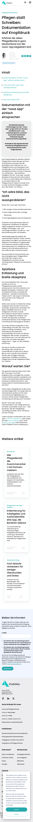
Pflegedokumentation (9, 63)
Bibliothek (20, 761)
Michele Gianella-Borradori (12, 55)
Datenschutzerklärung (14, 664)
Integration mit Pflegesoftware (12, 743)
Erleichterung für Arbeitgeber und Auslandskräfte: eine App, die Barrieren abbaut (16, 516)
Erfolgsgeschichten (23, 754)
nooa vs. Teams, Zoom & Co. (11, 719)
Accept (16, 809)
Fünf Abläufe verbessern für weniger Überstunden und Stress (15, 569)
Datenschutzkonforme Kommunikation (15, 733)
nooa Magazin (22, 757)
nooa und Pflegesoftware (10, 709)
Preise (4, 761)
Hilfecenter (20, 764)
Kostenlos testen (7, 757)
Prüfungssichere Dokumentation (12, 736)
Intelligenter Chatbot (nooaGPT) (13, 740)
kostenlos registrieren (14, 419)
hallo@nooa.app (8, 423)
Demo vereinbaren (8, 754)
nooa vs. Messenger (8, 712)
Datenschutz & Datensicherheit (12, 722)
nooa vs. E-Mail (7, 715)
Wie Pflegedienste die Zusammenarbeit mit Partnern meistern (16, 463)
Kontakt (4, 764)
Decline (16, 814)
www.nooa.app (13, 421)
